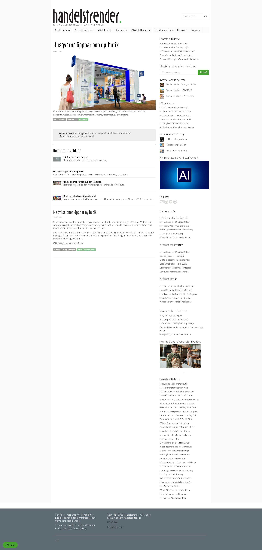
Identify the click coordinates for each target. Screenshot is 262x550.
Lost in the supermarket (177, 150)
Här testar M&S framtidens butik (175, 115)
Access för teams (84, 29)
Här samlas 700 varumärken (173, 497)
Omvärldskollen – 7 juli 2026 (179, 90)
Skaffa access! (63, 29)
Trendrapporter (163, 29)
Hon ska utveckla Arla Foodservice (176, 482)
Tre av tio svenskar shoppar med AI (176, 119)
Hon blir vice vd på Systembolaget (175, 298)
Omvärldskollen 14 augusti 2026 (181, 84)
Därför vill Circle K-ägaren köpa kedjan (177, 323)
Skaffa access (65, 133)
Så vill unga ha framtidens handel (174, 271)
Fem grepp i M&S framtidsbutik (174, 319)
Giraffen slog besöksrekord (172, 458)
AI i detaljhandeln (140, 29)
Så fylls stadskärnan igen (171, 315)
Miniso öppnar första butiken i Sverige (177, 127)
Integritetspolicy (115, 527)
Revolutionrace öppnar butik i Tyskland (177, 427)
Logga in (195, 29)
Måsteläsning (104, 29)
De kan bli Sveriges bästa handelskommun (179, 59)
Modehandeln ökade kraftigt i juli (175, 450)
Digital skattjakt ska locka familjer (175, 259)
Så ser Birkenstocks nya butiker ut (175, 237)
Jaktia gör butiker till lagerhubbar (175, 454)
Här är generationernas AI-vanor (175, 123)
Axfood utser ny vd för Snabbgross (175, 301)
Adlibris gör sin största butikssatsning (176, 229)
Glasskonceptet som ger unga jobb (175, 267)
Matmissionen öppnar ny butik (173, 43)
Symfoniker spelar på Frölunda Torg (176, 419)
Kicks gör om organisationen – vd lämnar (178, 462)
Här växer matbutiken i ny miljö (174, 47)
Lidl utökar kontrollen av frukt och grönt (178, 415)
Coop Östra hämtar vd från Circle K (176, 55)
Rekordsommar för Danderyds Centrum (178, 407)
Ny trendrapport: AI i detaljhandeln (179, 157)
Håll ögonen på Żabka (176, 144)
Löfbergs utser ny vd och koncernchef (177, 51)
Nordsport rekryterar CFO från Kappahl (178, 294)
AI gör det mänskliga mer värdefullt (176, 111)
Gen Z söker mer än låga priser (174, 494)
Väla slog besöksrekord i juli (172, 255)
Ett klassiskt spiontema (176, 139)
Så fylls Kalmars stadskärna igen (174, 423)
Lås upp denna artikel (69, 136)
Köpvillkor (112, 522)
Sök (205, 16)
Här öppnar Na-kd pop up (172, 233)
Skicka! (203, 72)
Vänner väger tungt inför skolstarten (176, 435)
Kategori (121, 29)
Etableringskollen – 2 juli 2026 (173, 263)
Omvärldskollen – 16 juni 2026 (180, 96)
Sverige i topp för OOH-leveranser (176, 334)
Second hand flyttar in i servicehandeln (177, 403)
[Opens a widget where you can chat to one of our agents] (10, 545)
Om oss (181, 29)
